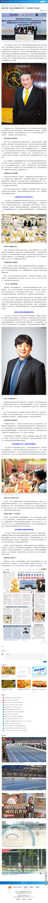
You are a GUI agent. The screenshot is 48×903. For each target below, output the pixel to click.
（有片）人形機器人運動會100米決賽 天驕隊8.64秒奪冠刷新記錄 (13, 762)
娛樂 (35, 1)
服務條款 (30, 899)
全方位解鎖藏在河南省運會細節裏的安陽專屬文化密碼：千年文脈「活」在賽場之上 (18, 721)
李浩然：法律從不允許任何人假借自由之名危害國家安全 (13, 702)
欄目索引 (23, 882)
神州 (15, 1)
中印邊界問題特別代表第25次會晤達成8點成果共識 (12, 697)
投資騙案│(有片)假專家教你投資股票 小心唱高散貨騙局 (13, 716)
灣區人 (18, 1)
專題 (7, 4)
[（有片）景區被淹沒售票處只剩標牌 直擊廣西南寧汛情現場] (24, 833)
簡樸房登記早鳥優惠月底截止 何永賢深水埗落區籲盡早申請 (14, 711)
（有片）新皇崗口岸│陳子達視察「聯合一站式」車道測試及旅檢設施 (15, 730)
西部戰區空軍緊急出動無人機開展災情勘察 (11, 700)
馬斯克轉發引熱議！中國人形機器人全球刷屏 (9, 874)
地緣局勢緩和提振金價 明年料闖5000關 (23, 689)
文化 (33, 1)
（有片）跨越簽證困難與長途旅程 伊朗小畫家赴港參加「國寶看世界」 (14, 818)
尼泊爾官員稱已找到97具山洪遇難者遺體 (11, 714)
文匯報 (25, 887)
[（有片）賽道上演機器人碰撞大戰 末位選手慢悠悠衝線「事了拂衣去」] (24, 777)
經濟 (21, 1)
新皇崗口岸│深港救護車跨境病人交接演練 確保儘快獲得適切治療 (15, 725)
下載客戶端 (42, 1)
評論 (26, 1)
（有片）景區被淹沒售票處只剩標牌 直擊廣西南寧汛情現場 (12, 846)
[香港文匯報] (3, 2)
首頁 (11, 1)
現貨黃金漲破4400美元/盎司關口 (7, 689)
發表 (45, 661)
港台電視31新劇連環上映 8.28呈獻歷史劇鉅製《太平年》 (13, 718)
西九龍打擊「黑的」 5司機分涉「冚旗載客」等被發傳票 (13, 704)
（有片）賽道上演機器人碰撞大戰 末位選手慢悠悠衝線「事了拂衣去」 (14, 790)
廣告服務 (24, 899)
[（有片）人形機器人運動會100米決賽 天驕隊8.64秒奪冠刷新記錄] (24, 749)
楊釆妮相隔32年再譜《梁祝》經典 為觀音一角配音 (12, 723)
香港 (13, 1)
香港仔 (31, 887)
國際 (23, 1)
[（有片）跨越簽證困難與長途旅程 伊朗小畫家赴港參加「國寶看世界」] (24, 805)
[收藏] (46, 873)
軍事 (31, 1)
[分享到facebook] (46, 878)
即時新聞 (19, 4)
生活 (38, 1)
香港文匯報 (3, 4)
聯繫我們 (18, 899)
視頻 (28, 1)
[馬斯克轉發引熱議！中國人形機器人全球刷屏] (24, 861)
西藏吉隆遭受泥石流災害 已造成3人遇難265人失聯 (12, 707)
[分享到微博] (46, 881)
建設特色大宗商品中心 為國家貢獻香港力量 (39, 690)
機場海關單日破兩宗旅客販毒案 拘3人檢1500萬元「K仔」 (13, 709)
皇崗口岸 (7, 1)
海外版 (37, 887)
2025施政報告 (14, 4)
